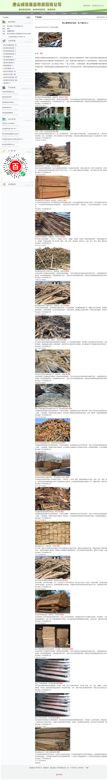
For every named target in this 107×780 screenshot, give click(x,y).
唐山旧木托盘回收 (8, 77)
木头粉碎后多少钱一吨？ (9, 129)
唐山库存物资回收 (8, 45)
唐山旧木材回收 (8, 71)
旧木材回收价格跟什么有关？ (10, 134)
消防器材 (6, 83)
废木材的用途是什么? (8, 144)
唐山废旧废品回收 (8, 51)
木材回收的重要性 (7, 113)
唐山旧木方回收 (8, 74)
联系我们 (85, 13)
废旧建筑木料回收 (8, 80)
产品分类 (53, 13)
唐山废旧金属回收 (8, 60)
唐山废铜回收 (7, 57)
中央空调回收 (7, 68)
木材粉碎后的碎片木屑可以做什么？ (12, 139)
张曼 (87, 768)
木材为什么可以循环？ (8, 123)
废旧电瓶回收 (7, 65)
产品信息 (43, 13)
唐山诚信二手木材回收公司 (43, 104)
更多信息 (37, 763)
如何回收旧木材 (6, 97)
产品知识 (64, 13)
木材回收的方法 (6, 107)
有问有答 (74, 13)
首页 (32, 13)
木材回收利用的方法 (8, 92)
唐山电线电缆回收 (8, 54)
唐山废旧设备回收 (8, 48)
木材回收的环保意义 (8, 102)
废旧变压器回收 (8, 63)
